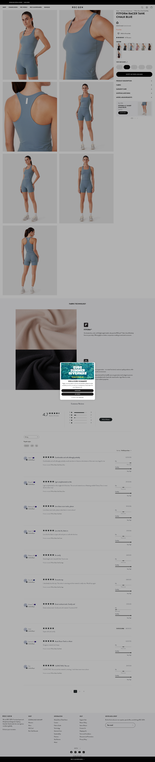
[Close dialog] (93, 364)
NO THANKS (77, 394)
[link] (77, 371)
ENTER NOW (77, 390)
